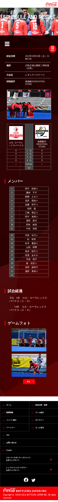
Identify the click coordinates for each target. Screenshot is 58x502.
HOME (4, 11)
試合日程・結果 (17, 11)
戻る (28, 381)
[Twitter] (31, 480)
